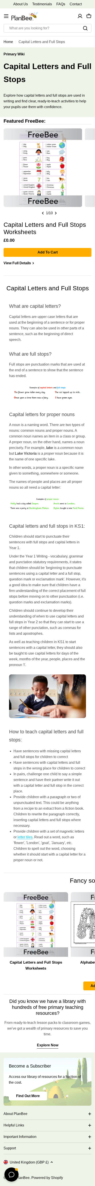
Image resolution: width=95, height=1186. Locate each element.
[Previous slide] (43, 213)
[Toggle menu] (6, 16)
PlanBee (23, 1178)
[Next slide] (55, 213)
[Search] (85, 28)
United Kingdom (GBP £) (29, 1162)
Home (8, 42)
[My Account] (80, 16)
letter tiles (24, 837)
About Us (20, 4)
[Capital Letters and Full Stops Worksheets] (36, 924)
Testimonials (42, 4)
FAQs (60, 4)
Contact (76, 4)
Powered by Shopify (47, 1178)
